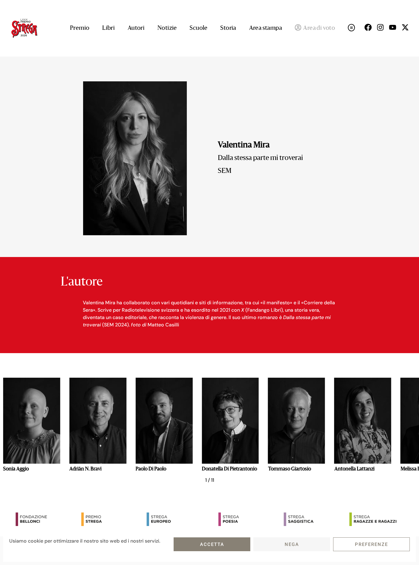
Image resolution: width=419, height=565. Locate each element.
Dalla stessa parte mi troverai (260, 158)
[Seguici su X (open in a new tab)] (405, 27)
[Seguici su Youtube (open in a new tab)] (392, 27)
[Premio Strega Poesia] (249, 519)
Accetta (212, 544)
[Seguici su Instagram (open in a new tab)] (380, 27)
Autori (136, 28)
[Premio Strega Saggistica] (315, 519)
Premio (79, 28)
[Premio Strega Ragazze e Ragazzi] (380, 519)
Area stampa (265, 28)
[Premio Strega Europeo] (178, 519)
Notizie (167, 28)
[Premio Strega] (112, 519)
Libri (108, 28)
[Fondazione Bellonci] (47, 519)
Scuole (198, 28)
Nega (292, 544)
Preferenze (371, 544)
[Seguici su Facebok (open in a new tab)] (368, 27)
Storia (228, 28)
